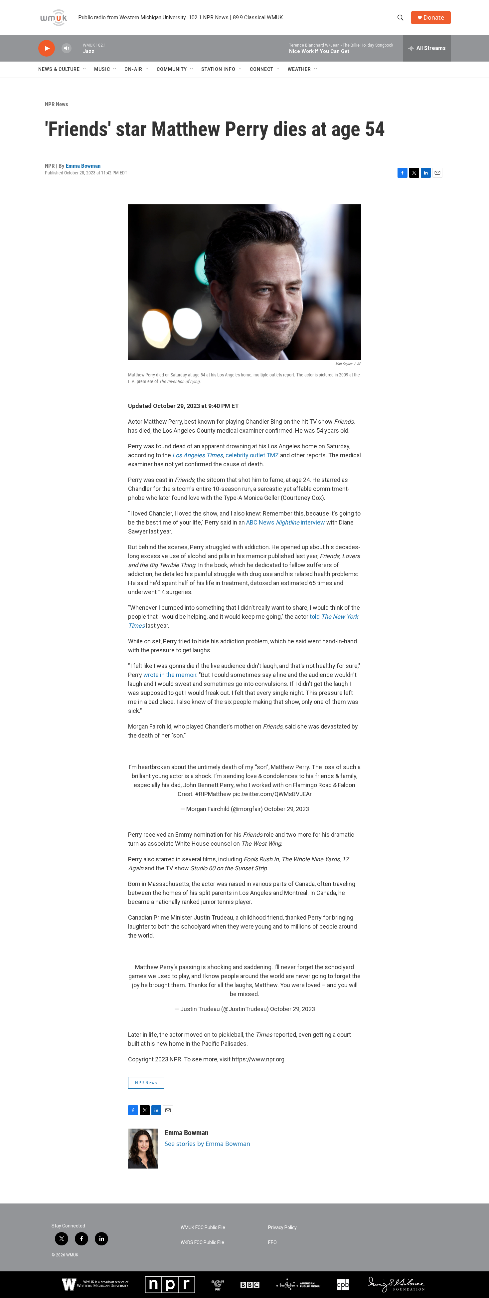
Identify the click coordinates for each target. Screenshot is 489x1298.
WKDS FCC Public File (202, 1242)
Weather (299, 69)
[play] (46, 48)
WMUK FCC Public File (203, 1227)
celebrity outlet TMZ (252, 455)
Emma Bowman (83, 165)
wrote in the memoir (169, 674)
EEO (272, 1242)
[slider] (77, 48)
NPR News (56, 104)
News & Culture (59, 69)
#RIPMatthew (213, 793)
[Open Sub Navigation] (84, 69)
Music (102, 69)
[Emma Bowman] (143, 1149)
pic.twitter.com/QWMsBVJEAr (272, 793)
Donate (433, 17)
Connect (261, 69)
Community (172, 69)
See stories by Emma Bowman (207, 1144)
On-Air (133, 69)
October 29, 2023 (286, 808)
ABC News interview (285, 522)
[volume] (66, 48)
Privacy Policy (282, 1227)
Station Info (218, 69)
